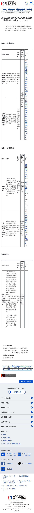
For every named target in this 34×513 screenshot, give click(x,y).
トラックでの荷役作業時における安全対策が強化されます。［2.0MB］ (26, 228)
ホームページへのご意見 (9, 489)
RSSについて (23, 486)
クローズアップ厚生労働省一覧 (11, 444)
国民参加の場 (17, 392)
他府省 (5, 434)
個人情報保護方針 (24, 476)
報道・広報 (5, 403)
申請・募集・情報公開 (8, 426)
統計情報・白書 (6, 417)
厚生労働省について (7, 412)
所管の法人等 (6, 437)
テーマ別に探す (6, 398)
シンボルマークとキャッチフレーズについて (9, 482)
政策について (5, 407)
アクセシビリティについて (25, 482)
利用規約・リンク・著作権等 (9, 477)
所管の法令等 (5, 422)
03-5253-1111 (18, 506)
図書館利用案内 (7, 440)
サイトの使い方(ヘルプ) (9, 486)
